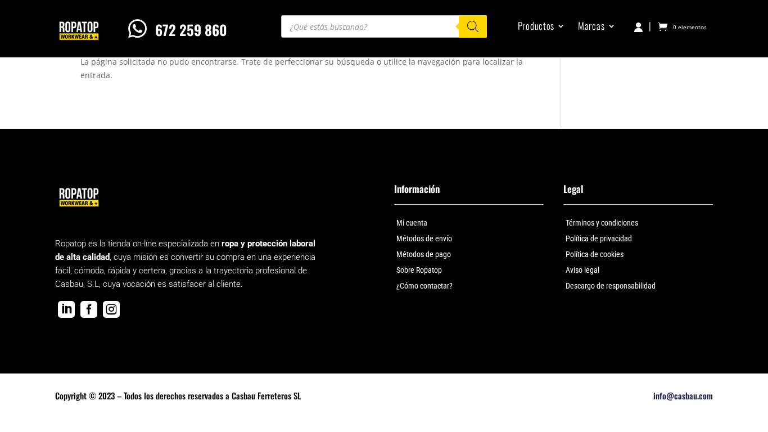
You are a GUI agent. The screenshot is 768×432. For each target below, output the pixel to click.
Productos (536, 27)
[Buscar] (473, 26)
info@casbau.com (683, 395)
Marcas (591, 27)
